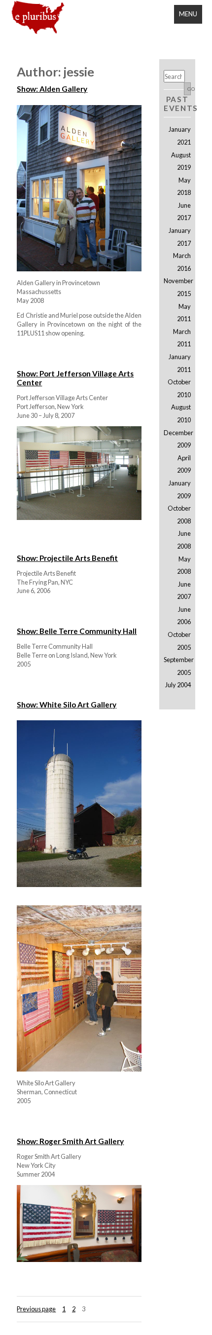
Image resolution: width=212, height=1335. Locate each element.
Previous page (36, 1309)
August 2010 (180, 413)
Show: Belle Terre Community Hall (77, 631)
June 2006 (183, 615)
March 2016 (181, 262)
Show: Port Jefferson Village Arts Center (75, 378)
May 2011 (183, 312)
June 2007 (183, 590)
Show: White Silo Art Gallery (66, 704)
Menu (188, 14)
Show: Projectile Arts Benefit (67, 558)
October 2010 (179, 388)
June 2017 (183, 211)
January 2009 (179, 489)
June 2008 (183, 539)
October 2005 (179, 640)
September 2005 (177, 666)
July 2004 (177, 685)
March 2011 (181, 338)
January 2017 (179, 236)
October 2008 (179, 514)
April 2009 (183, 464)
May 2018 (183, 186)
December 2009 (177, 439)
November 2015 (177, 287)
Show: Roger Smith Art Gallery (70, 1141)
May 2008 (183, 565)
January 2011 (179, 363)
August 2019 (180, 161)
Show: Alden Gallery (52, 88)
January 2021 (179, 135)
